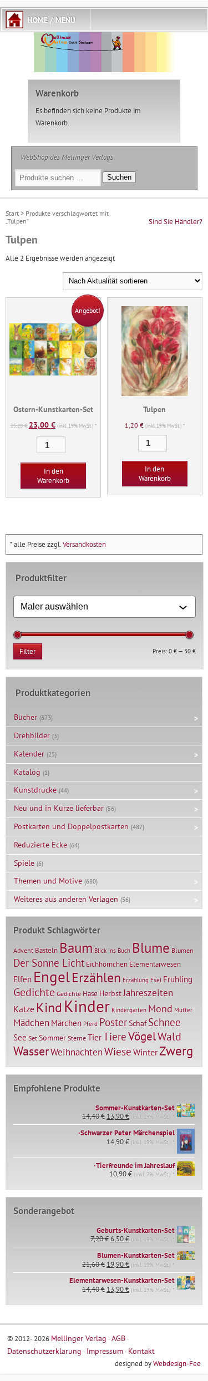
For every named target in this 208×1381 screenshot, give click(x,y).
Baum (76, 947)
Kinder (87, 1006)
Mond (160, 1008)
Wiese (117, 1051)
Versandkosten (84, 544)
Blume (151, 948)
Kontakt (141, 1351)
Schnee (164, 1022)
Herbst (110, 993)
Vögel (142, 1036)
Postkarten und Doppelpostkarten (71, 826)
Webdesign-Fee (177, 1363)
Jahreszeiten (148, 992)
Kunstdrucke (35, 790)
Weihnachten (76, 1051)
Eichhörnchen (107, 963)
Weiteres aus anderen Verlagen (66, 899)
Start (12, 213)
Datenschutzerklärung (44, 1351)
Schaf (137, 1023)
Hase (90, 993)
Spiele (24, 863)
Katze (23, 1008)
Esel (155, 980)
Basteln (46, 950)
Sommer (52, 1038)
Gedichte (34, 991)
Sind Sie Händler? (175, 221)
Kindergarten (128, 1010)
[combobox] (100, 606)
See (20, 1037)
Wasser (31, 1051)
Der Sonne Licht (48, 962)
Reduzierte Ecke (40, 845)
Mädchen (31, 1022)
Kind (49, 1007)
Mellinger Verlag (78, 1338)
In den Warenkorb (53, 475)
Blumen (182, 950)
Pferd (90, 1024)
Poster (113, 1022)
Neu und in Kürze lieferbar (59, 808)
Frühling (177, 979)
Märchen (66, 1023)
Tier (95, 1037)
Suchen (119, 177)
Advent (23, 950)
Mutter (183, 1010)
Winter (145, 1052)
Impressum (105, 1351)
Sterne (77, 1038)
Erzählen (96, 977)
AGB (118, 1338)
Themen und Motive (48, 881)
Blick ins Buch (112, 950)
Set (32, 1038)
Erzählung (136, 980)
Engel (51, 976)
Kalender (29, 754)
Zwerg (176, 1050)
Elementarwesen (155, 964)
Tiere (114, 1036)
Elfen (22, 979)
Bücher (25, 717)
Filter (27, 651)
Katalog (27, 772)
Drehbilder (32, 735)
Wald (169, 1036)
